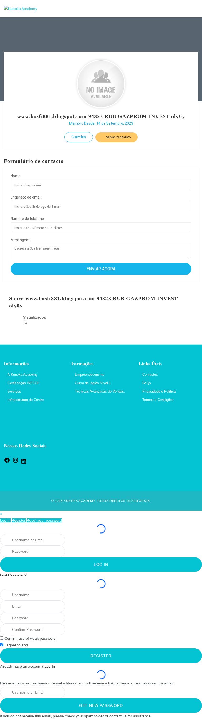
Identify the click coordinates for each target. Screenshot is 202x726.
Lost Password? (13, 575)
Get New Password (101, 705)
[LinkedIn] (24, 463)
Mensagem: (20, 240)
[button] (1, 514)
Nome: (16, 176)
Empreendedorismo (89, 375)
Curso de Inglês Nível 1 (93, 383)
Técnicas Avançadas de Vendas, (100, 391)
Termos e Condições (158, 400)
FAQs (146, 383)
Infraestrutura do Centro (26, 400)
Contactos (150, 375)
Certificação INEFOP (24, 383)
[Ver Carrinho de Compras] (181, 8)
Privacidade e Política (159, 391)
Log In (5, 520)
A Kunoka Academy (23, 375)
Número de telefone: (28, 218)
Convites (78, 137)
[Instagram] (15, 462)
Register (19, 520)
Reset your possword (44, 520)
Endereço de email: (26, 197)
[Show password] (71, 551)
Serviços (14, 391)
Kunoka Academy (79, 501)
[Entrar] (192, 8)
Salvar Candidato (118, 137)
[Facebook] (7, 462)
